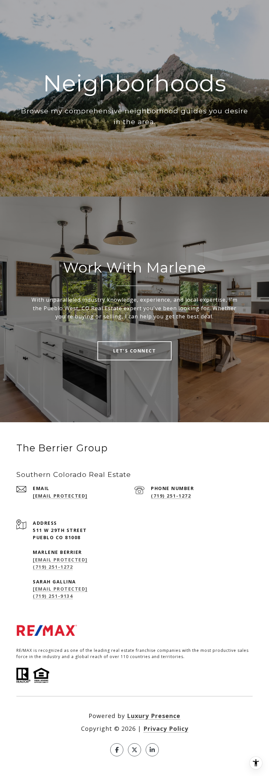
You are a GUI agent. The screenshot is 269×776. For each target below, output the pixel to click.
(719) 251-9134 (53, 596)
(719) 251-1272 (171, 496)
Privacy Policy (165, 728)
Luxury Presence (153, 716)
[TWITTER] (134, 749)
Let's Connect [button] (134, 351)
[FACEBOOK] (116, 749)
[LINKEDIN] (152, 749)
